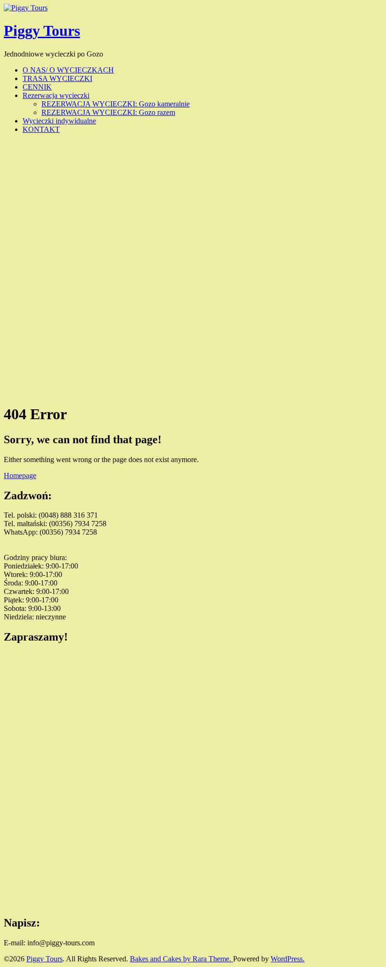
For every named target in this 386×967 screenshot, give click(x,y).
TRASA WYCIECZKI (57, 78)
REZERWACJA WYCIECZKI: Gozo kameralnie (115, 104)
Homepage (20, 475)
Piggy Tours (42, 30)
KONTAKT (41, 129)
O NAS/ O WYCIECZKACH (68, 70)
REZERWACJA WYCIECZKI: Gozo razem (108, 112)
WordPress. (288, 959)
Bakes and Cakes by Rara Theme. (181, 959)
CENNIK (37, 87)
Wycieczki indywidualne (59, 121)
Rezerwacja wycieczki (56, 95)
